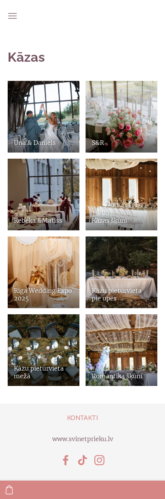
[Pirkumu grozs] (9, 490)
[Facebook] (65, 460)
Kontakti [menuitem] (82, 418)
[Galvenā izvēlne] (12, 15)
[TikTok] (82, 460)
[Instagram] (99, 460)
